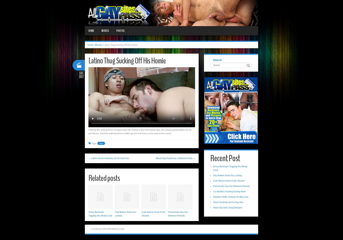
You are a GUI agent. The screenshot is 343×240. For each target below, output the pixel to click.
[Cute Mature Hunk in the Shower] (154, 197)
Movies (105, 31)
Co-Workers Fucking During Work (229, 191)
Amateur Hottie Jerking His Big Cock (230, 197)
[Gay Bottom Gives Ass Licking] (127, 197)
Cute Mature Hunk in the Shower (229, 181)
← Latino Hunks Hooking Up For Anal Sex (108, 158)
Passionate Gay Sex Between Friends (231, 186)
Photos (120, 31)
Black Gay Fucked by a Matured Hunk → (175, 158)
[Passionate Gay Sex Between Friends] (180, 197)
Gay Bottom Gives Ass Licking (227, 175)
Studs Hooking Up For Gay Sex (228, 202)
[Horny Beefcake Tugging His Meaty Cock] (100, 197)
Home (91, 31)
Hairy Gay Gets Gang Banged (227, 207)
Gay (101, 143)
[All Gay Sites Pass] (171, 13)
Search (217, 59)
